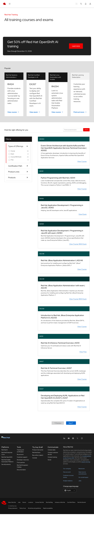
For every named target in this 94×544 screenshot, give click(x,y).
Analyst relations (67, 481)
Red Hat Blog (49, 502)
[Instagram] (82, 439)
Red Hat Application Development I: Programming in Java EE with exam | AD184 (62, 231)
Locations (30, 502)
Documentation (21, 470)
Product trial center (37, 450)
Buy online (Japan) (37, 455)
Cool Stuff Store (71, 502)
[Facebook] (73, 439)
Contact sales (51, 450)
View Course (82, 161)
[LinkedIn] (64, 439)
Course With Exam (16, 157)
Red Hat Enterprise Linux (6, 453)
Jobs (79, 481)
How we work (67, 472)
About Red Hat (12, 502)
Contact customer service (53, 453)
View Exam (83, 214)
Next (70, 423)
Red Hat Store (36, 452)
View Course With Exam (78, 244)
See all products (6, 464)
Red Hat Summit (82, 502)
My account (20, 454)
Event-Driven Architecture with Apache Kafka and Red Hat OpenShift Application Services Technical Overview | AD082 (63, 148)
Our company (67, 468)
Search (86, 129)
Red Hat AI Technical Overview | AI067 (56, 368)
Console (34, 458)
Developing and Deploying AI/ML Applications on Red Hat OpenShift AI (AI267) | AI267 (62, 396)
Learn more (76, 46)
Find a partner (21, 462)
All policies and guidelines (34, 508)
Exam (12, 154)
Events (24, 502)
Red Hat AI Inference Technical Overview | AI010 (60, 343)
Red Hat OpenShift (6, 457)
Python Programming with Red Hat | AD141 (58, 178)
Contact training (52, 457)
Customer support (22, 457)
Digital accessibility (48, 508)
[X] (77, 439)
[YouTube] (69, 439)
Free (12, 160)
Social (49, 460)
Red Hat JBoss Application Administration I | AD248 (62, 260)
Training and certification (20, 451)
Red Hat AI (4, 450)
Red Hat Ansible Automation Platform (7, 461)
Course (13, 151)
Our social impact (83, 477)
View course (12, 112)
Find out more (79, 112)
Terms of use (23, 508)
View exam (33, 112)
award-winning (86, 462)
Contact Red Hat (39, 502)
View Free (83, 352)
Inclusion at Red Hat (60, 502)
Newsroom (81, 468)
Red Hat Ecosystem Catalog (22, 466)
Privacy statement (12, 508)
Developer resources (23, 460)
